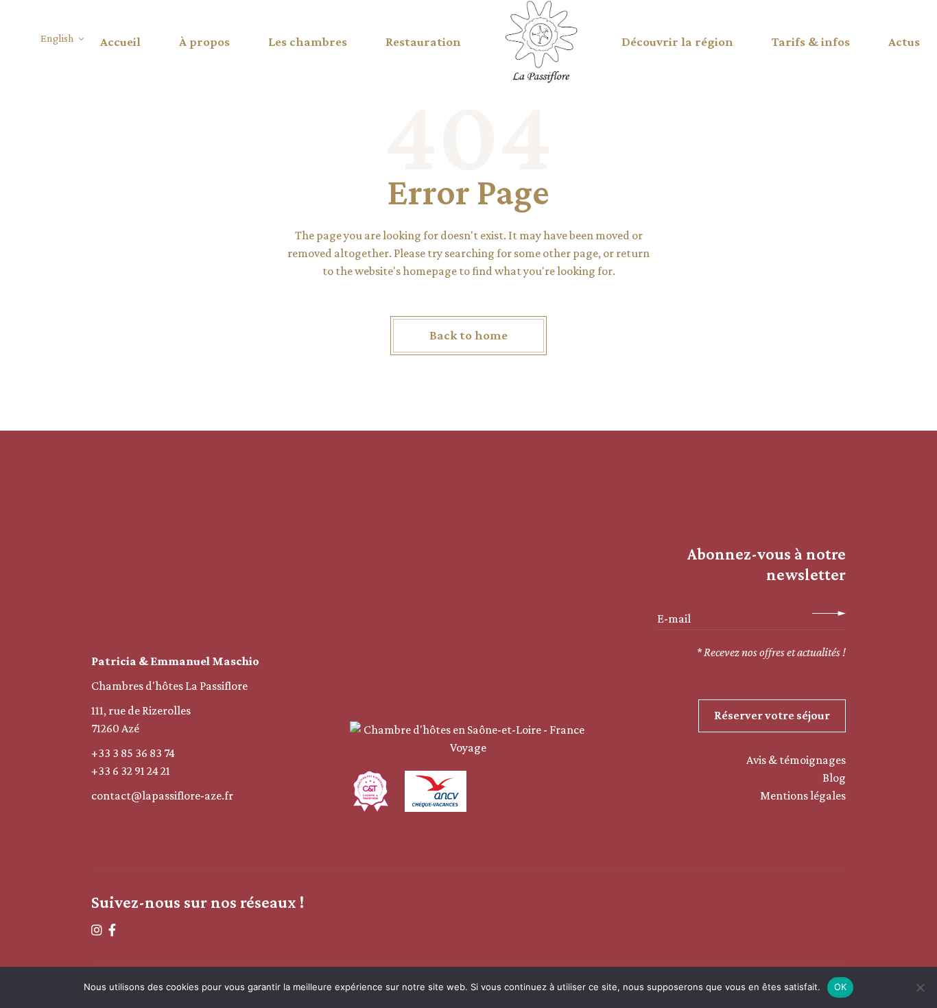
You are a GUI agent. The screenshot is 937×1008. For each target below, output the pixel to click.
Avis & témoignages (796, 760)
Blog (834, 777)
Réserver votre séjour (772, 715)
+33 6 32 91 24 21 (130, 771)
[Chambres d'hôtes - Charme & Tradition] (370, 791)
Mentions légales (803, 795)
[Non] (920, 987)
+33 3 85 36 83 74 (133, 753)
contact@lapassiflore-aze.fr (162, 795)
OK (840, 986)
